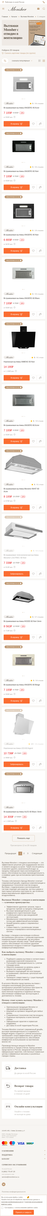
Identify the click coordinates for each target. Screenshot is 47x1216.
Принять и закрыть (23, 1212)
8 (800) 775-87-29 (8, 1171)
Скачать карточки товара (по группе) (20, 53)
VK (3, 1184)
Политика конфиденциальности (14, 1192)
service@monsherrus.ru (10, 1177)
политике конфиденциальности (12, 1202)
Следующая (37, 853)
